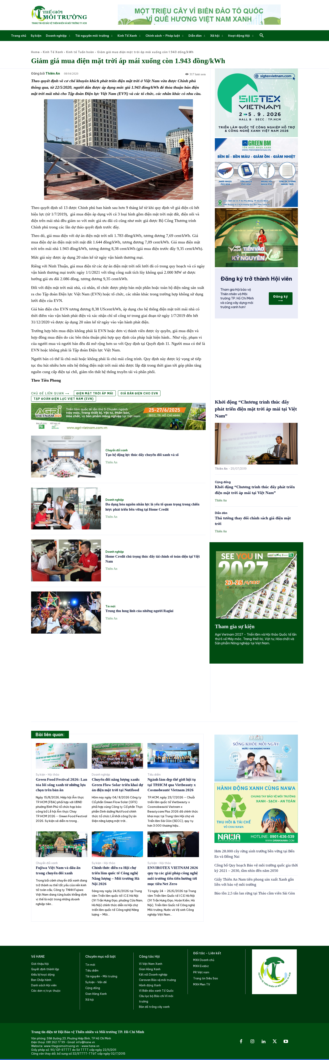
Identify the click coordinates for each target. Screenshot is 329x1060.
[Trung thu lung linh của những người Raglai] (66, 612)
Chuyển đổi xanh (116, 450)
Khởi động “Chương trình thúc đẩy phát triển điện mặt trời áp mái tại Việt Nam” (256, 409)
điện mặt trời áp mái (94, 393)
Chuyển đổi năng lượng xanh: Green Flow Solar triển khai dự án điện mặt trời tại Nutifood (117, 784)
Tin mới (110, 606)
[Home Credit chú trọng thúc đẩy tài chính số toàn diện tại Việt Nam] (66, 560)
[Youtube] (285, 1041)
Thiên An (52, 73)
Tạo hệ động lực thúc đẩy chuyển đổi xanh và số (142, 455)
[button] (261, 35)
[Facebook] (241, 1041)
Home (35, 52)
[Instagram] (252, 1041)
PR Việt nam (201, 972)
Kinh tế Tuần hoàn (80, 52)
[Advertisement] (118, 670)
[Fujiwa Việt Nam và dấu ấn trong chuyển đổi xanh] (61, 844)
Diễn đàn (221, 513)
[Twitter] (274, 1041)
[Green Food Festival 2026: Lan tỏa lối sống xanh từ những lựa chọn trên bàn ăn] (61, 756)
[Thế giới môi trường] (59, 15)
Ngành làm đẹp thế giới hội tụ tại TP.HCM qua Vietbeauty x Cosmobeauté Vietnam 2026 (171, 784)
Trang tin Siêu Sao (205, 978)
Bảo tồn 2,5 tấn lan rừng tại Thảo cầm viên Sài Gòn (254, 893)
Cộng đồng (223, 482)
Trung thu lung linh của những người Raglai (139, 611)
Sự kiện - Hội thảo (47, 774)
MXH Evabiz (201, 966)
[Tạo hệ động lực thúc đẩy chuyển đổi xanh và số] (66, 456)
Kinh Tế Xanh (53, 52)
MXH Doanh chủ (203, 960)
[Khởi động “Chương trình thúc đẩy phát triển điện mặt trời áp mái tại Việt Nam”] (256, 443)
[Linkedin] (263, 1041)
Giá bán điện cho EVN (139, 393)
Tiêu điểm (154, 774)
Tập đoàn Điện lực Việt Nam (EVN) (64, 398)
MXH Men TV (201, 984)
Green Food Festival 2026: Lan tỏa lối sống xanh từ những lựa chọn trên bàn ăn (61, 784)
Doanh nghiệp (114, 499)
